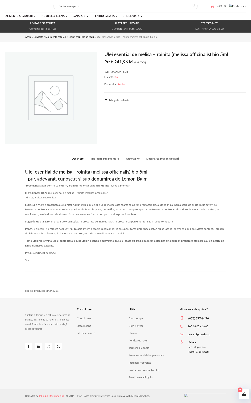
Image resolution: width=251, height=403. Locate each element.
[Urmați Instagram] (48, 346)
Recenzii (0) (133, 158)
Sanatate (79, 16)
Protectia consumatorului (144, 370)
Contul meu (84, 318)
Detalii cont (84, 326)
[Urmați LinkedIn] (38, 346)
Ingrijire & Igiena (53, 16)
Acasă (28, 37)
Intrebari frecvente (140, 362)
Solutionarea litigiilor (141, 377)
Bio (116, 77)
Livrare (133, 333)
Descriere (78, 158)
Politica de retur (138, 340)
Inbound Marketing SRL (51, 396)
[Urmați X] (58, 346)
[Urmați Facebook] (28, 346)
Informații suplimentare (104, 158)
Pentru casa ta (104, 16)
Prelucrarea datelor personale (146, 355)
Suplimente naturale (55, 37)
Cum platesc (136, 326)
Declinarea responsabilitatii (162, 158)
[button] (116, 100)
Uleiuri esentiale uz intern (82, 37)
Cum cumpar (136, 318)
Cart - (221, 6)
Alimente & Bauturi (19, 16)
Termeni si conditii (139, 348)
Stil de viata (131, 16)
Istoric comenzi (86, 333)
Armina (121, 84)
